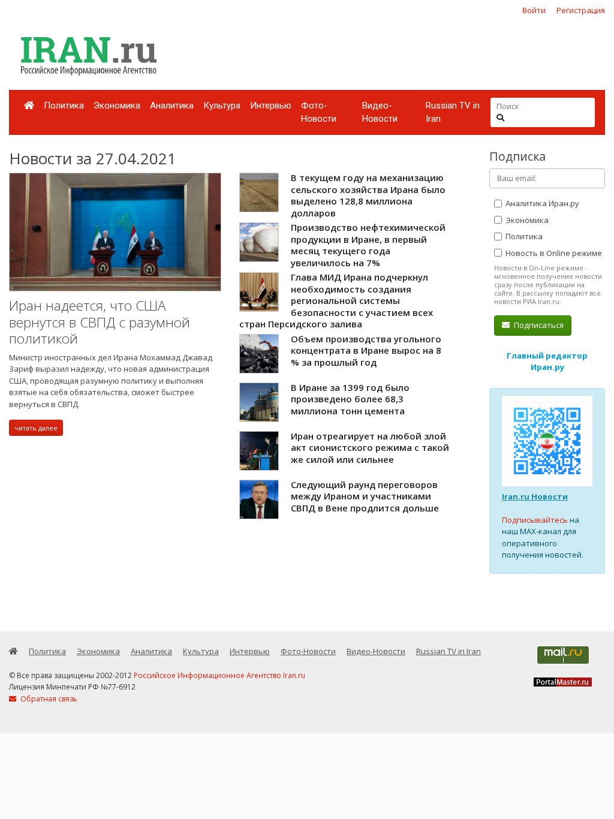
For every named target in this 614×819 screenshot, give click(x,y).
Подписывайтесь (535, 519)
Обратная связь (48, 699)
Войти (534, 10)
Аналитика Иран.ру (541, 203)
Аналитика (172, 105)
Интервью (270, 105)
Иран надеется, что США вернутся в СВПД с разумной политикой (99, 322)
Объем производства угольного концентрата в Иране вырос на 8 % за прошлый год (366, 350)
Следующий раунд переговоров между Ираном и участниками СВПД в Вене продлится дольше (365, 496)
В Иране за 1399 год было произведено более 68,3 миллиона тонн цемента (350, 399)
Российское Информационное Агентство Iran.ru (219, 675)
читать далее (36, 427)
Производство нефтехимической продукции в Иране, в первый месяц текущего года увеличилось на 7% (368, 245)
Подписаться (538, 325)
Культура (221, 105)
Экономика (117, 105)
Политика (64, 105)
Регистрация (580, 10)
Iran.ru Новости (535, 496)
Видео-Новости (380, 112)
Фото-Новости (318, 112)
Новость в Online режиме (553, 253)
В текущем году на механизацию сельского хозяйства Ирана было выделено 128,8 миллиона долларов (368, 195)
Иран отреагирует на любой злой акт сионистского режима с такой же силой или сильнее (370, 447)
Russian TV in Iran (453, 112)
